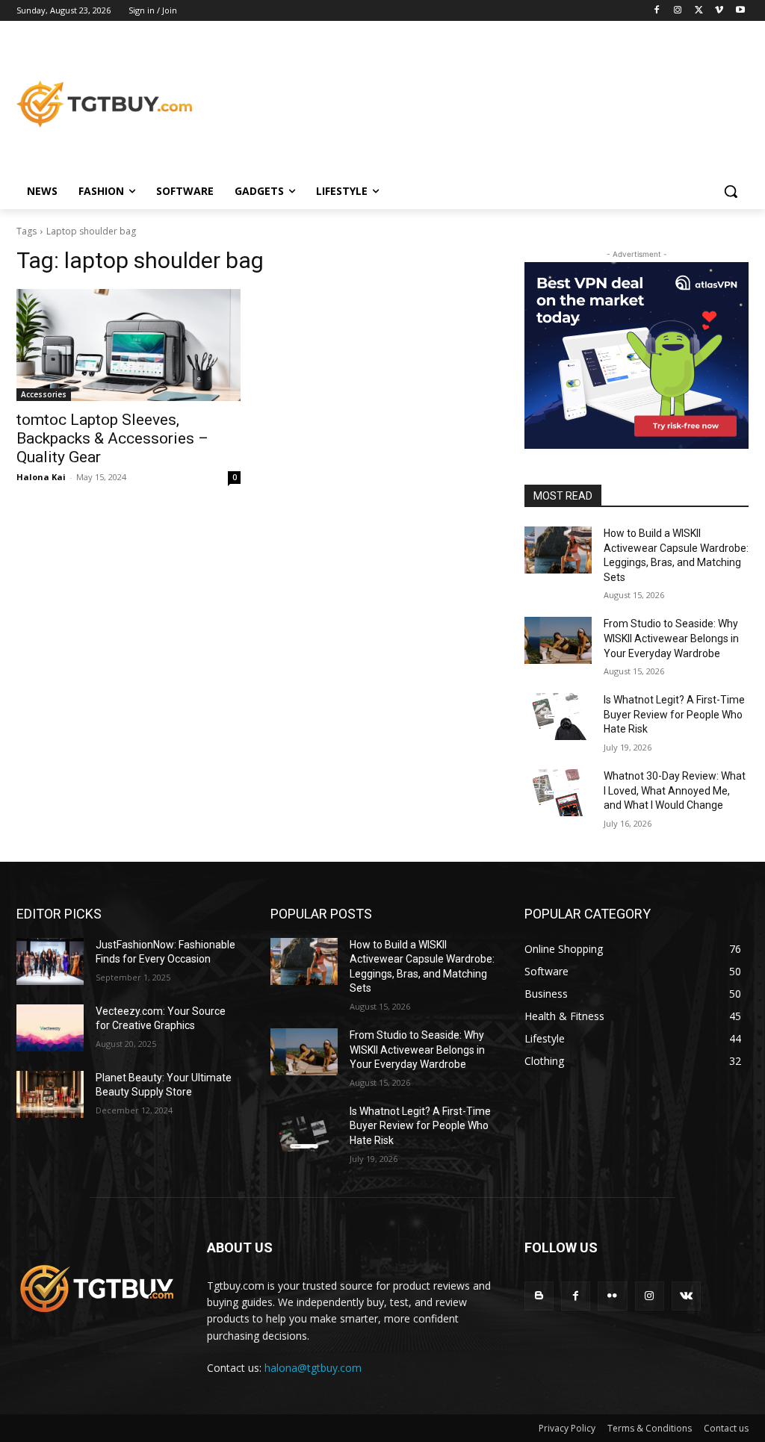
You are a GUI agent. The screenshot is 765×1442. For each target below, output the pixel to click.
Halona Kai (41, 476)
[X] (698, 10)
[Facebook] (657, 10)
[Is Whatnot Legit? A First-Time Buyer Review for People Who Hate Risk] (558, 716)
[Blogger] (539, 1296)
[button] (731, 191)
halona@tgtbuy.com (313, 1368)
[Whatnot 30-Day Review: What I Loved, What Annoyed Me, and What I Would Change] (558, 792)
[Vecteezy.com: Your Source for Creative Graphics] (50, 1027)
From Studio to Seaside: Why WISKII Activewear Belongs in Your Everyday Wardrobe (671, 638)
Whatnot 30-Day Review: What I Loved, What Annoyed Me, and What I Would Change (675, 790)
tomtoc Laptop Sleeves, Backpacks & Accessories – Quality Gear (112, 438)
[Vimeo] (719, 10)
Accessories (43, 394)
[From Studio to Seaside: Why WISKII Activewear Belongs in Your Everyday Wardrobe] (558, 640)
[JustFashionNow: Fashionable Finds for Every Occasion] (50, 961)
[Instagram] (678, 10)
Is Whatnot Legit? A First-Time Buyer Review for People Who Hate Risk (674, 714)
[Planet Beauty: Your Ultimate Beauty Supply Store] (50, 1094)
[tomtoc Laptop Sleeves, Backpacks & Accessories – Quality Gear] (128, 345)
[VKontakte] (686, 1296)
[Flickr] (612, 1296)
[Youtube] (740, 10)
